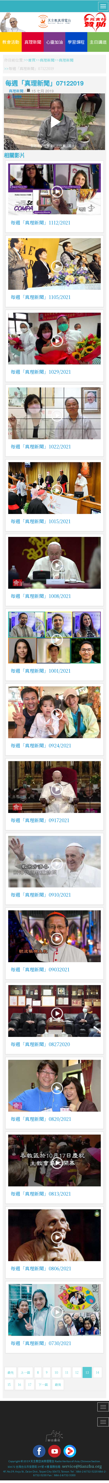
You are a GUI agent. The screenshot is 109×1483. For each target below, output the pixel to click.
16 (19, 1384)
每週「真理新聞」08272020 (40, 1044)
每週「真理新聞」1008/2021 (41, 595)
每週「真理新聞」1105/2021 (41, 296)
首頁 (31, 60)
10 (56, 1372)
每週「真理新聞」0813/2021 (41, 1193)
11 (66, 1372)
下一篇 (43, 1384)
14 (97, 1372)
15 (9, 1384)
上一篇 (25, 1372)
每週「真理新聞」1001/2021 (41, 670)
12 (77, 1372)
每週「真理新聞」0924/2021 (41, 745)
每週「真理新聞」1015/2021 (41, 521)
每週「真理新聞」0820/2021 (41, 1118)
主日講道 (98, 42)
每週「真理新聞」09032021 (40, 969)
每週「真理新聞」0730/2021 (41, 1343)
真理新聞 (32, 42)
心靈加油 (54, 42)
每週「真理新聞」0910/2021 (41, 894)
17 (29, 1384)
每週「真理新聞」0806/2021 (41, 1268)
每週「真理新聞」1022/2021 (41, 446)
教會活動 (10, 42)
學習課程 (76, 42)
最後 (58, 1384)
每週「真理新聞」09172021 (40, 820)
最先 (10, 1372)
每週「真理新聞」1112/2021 (40, 222)
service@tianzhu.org (82, 1466)
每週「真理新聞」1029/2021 (41, 371)
